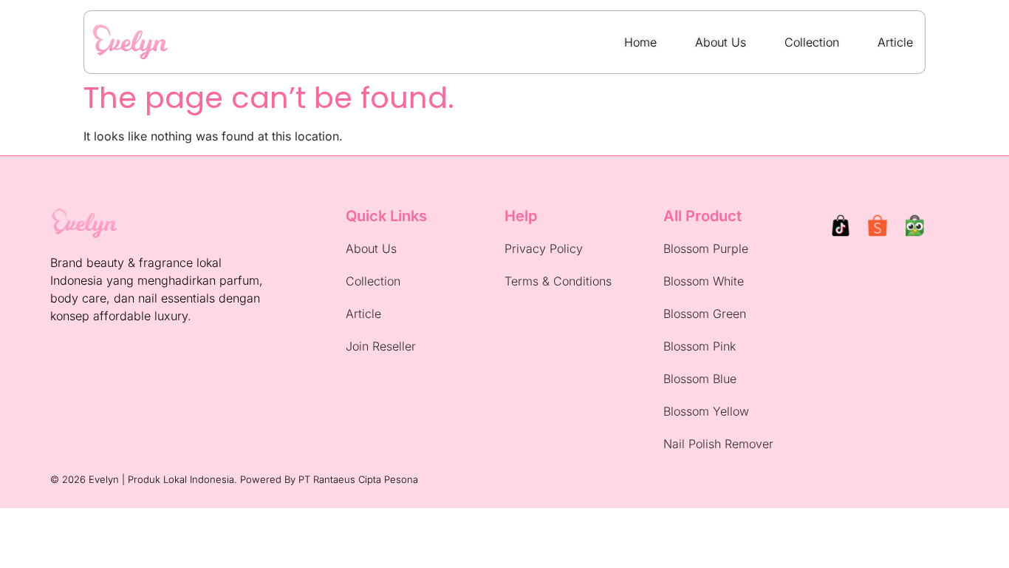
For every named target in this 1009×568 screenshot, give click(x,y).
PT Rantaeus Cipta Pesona (358, 479)
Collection (373, 281)
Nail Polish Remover (718, 443)
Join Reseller (381, 346)
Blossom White (703, 281)
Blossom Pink (699, 346)
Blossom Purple (705, 248)
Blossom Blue (699, 378)
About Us (371, 248)
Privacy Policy (543, 248)
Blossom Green (704, 313)
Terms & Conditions (558, 281)
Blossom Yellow (706, 411)
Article (363, 313)
